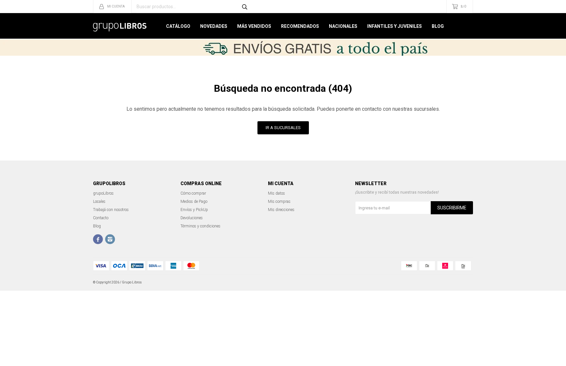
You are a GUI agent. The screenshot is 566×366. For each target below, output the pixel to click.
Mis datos (276, 193)
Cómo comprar (193, 193)
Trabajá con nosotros (111, 209)
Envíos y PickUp (194, 209)
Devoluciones (191, 218)
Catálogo (178, 26)
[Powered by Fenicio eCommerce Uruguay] (463, 282)
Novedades (213, 26)
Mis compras (279, 201)
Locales (99, 201)
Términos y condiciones (200, 226)
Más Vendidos (254, 26)
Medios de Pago (193, 201)
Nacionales (343, 26)
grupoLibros (103, 193)
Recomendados (300, 26)
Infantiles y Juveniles (394, 26)
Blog (438, 26)
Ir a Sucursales (283, 127)
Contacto (100, 218)
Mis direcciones (281, 209)
